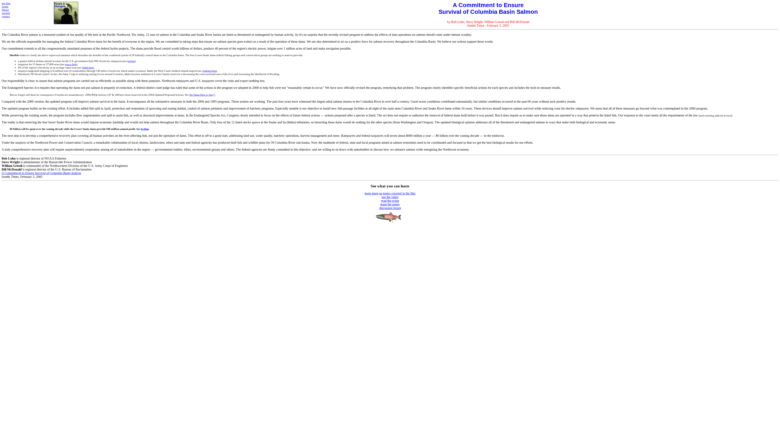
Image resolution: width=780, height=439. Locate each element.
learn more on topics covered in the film (390, 193)
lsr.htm (131, 61)
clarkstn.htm (209, 70)
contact (6, 16)
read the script (390, 200)
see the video (390, 197)
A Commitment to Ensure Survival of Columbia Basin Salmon (41, 173)
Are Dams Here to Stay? (202, 94)
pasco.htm (70, 64)
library (5, 9)
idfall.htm (87, 67)
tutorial (6, 13)
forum (5, 6)
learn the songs (390, 204)
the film (6, 3)
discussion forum (390, 208)
